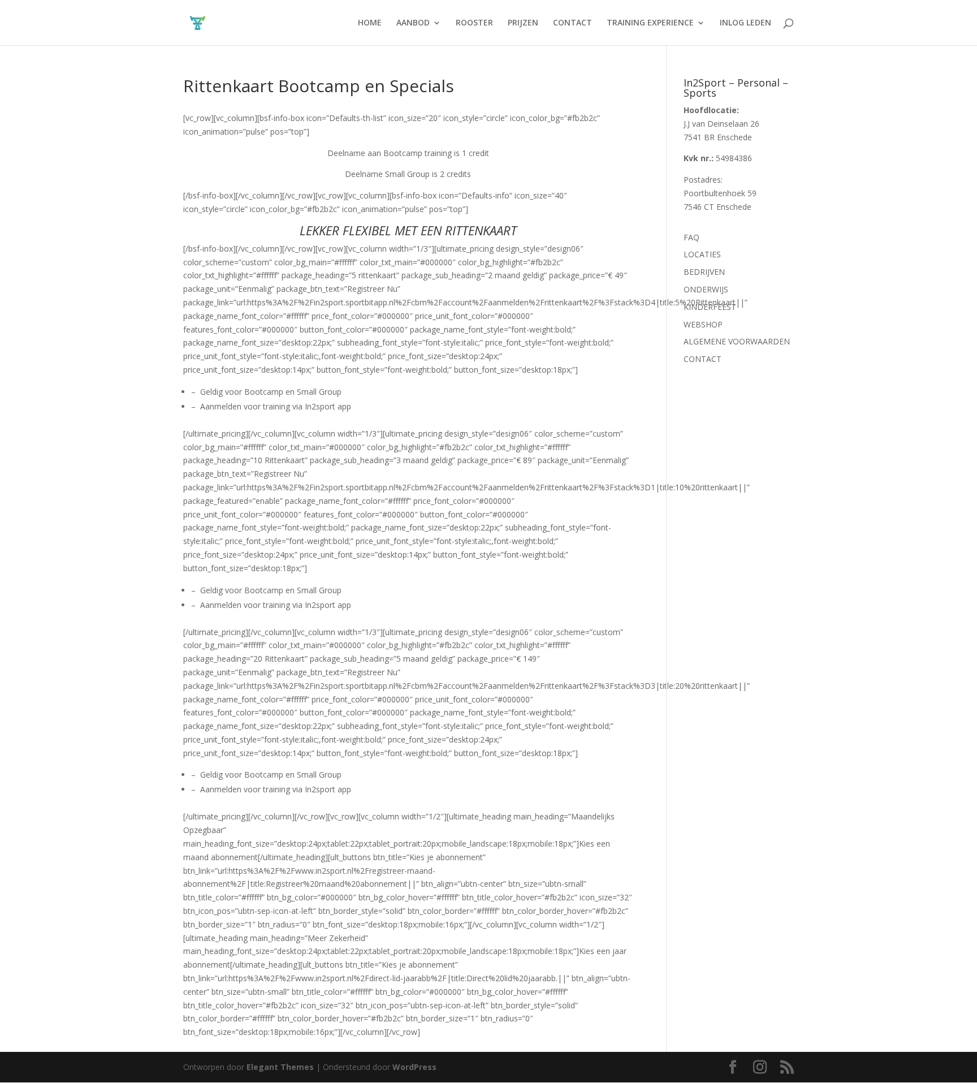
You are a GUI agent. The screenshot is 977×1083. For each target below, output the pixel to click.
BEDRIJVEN (704, 271)
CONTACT (572, 23)
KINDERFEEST (710, 306)
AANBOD (413, 23)
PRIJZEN (523, 23)
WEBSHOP (703, 324)
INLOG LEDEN (745, 23)
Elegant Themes (280, 1067)
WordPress (414, 1067)
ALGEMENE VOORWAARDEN (737, 341)
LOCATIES (702, 254)
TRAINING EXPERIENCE (650, 23)
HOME (370, 23)
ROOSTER (474, 23)
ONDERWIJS (706, 289)
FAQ (691, 237)
